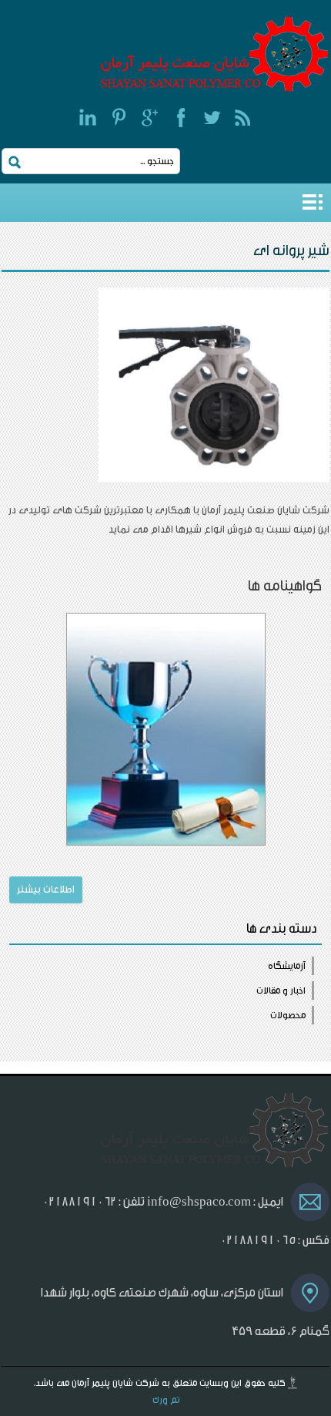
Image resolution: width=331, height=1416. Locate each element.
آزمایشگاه (287, 966)
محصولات (288, 1015)
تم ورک (165, 1400)
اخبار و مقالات (281, 990)
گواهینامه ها (285, 586)
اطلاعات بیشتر (46, 889)
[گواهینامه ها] (165, 729)
